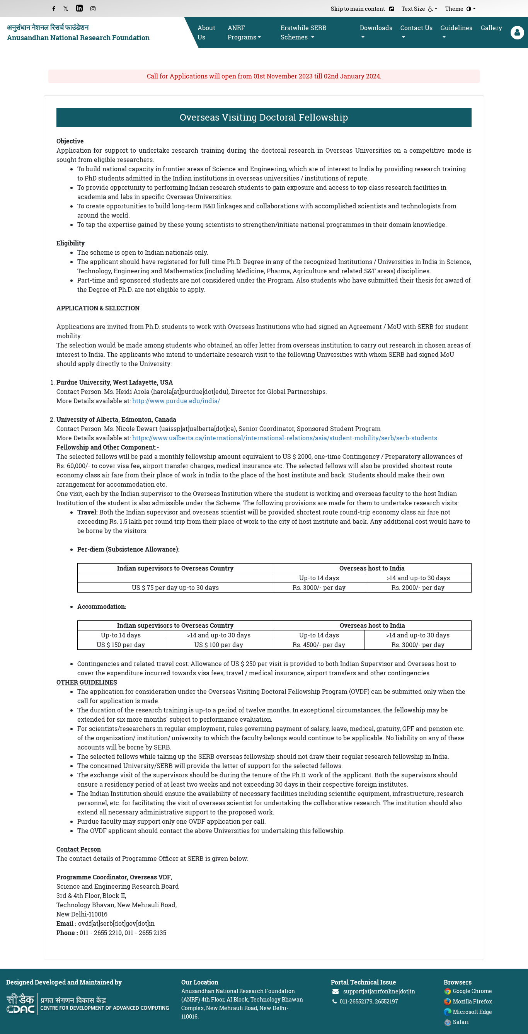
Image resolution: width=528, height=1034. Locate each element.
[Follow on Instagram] (92, 8)
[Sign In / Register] (516, 32)
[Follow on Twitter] (65, 8)
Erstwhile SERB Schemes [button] (304, 32)
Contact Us (416, 28)
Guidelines (456, 28)
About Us (206, 32)
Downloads (376, 28)
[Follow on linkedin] (79, 8)
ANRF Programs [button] (242, 32)
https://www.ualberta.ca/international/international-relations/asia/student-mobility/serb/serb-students (284, 438)
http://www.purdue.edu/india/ (176, 401)
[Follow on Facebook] (53, 8)
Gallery (491, 28)
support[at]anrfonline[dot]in (379, 991)
